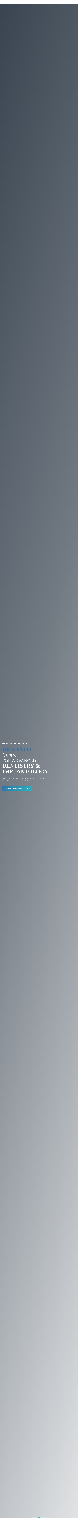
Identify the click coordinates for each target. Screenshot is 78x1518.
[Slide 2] (34, 1517)
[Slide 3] (36, 1517)
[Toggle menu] (76, 2)
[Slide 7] (45, 1517)
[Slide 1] (32, 1517)
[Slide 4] (39, 1517)
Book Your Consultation (17, 788)
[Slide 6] (43, 1517)
